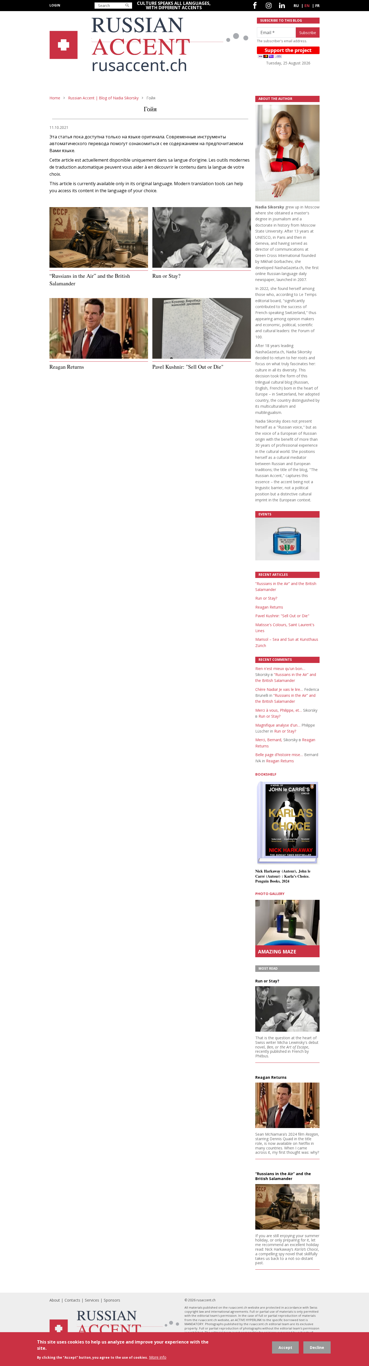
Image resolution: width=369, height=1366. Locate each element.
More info (157, 1357)
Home (54, 97)
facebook (254, 5)
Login (54, 5)
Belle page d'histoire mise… (279, 754)
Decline (317, 1347)
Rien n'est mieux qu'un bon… (280, 668)
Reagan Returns (269, 607)
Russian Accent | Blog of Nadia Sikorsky (103, 97)
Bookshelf (265, 774)
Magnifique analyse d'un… (277, 725)
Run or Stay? (266, 598)
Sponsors (112, 1300)
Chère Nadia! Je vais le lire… (279, 689)
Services (92, 1300)
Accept (285, 1347)
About (54, 1300)
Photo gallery (269, 893)
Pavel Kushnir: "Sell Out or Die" (282, 615)
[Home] (149, 47)
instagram (269, 5)
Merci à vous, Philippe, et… (278, 710)
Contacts (72, 1300)
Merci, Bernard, (268, 739)
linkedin (282, 5)
